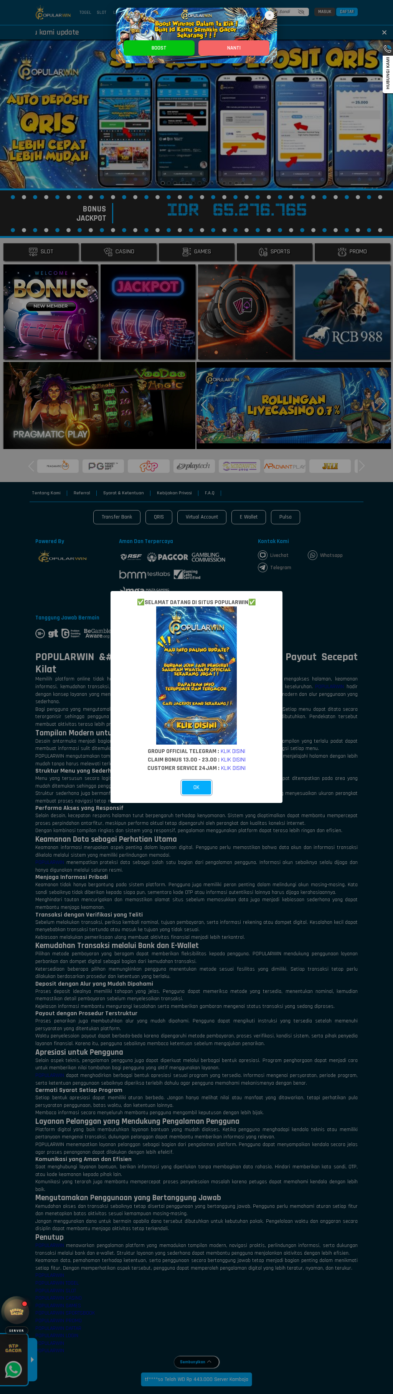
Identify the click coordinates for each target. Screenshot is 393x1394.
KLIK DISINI (233, 751)
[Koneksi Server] (16, 1311)
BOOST (159, 48)
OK (196, 787)
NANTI (234, 48)
